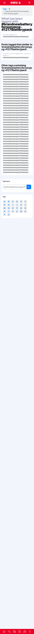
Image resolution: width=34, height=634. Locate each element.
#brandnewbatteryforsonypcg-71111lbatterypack (15, 117)
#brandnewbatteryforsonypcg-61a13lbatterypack (15, 115)
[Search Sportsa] (4, 2)
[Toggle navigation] (29, 2)
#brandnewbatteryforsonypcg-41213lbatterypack (15, 79)
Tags (5, 9)
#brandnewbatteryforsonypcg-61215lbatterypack (15, 96)
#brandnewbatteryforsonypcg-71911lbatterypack (15, 148)
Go (29, 187)
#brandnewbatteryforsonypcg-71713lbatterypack (15, 143)
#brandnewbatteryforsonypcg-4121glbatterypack (15, 91)
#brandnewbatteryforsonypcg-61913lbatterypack (16, 110)
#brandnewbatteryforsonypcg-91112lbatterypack (15, 172)
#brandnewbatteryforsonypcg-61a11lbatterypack (15, 112)
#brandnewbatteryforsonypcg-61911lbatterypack (15, 108)
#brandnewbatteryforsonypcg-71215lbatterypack (15, 119)
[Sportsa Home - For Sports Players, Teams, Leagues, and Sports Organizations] (16, 2)
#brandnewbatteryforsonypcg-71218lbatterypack (15, 124)
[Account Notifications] (29, 631)
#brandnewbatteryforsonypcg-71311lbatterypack (15, 127)
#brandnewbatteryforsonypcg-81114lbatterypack (15, 167)
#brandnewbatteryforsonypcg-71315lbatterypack (15, 131)
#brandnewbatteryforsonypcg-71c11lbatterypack (15, 155)
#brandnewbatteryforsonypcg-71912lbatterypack (15, 150)
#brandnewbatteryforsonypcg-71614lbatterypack (15, 139)
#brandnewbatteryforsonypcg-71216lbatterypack (15, 122)
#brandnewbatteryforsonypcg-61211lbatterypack (15, 93)
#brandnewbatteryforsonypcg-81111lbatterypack (15, 160)
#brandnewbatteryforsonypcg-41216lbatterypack (15, 84)
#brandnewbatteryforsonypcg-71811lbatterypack (15, 146)
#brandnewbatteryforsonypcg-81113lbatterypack (15, 165)
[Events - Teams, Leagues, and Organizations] (14, 631)
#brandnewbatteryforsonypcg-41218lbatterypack (15, 86)
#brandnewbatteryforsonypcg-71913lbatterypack (15, 153)
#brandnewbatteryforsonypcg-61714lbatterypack (15, 103)
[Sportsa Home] (4, 631)
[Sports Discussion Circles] (9, 631)
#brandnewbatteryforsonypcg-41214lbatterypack (15, 81)
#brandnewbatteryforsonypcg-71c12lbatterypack (15, 158)
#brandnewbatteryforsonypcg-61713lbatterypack (15, 100)
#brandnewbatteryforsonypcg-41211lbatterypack (15, 74)
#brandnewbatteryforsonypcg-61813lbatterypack (16, 105)
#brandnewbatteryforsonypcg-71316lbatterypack (15, 134)
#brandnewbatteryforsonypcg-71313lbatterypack (15, 129)
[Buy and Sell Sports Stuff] (19, 631)
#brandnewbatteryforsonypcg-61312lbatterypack (15, 98)
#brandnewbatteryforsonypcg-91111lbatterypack (15, 170)
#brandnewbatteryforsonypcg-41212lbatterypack (15, 77)
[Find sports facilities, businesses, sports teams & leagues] (24, 631)
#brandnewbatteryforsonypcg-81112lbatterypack (15, 162)
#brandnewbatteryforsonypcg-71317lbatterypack (15, 136)
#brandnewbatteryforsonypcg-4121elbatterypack (15, 88)
